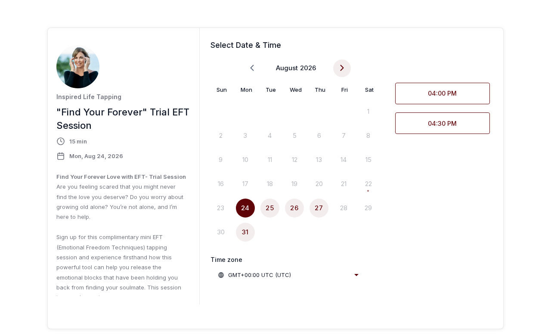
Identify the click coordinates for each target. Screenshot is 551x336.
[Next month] (342, 68)
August (287, 68)
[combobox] (287, 274)
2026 (308, 68)
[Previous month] (252, 68)
